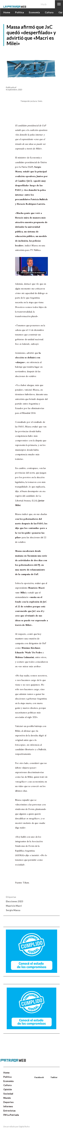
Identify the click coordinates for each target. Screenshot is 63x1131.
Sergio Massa (13, 910)
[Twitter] (51, 1073)
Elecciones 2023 (14, 901)
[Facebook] (35, 1073)
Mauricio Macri (14, 905)
